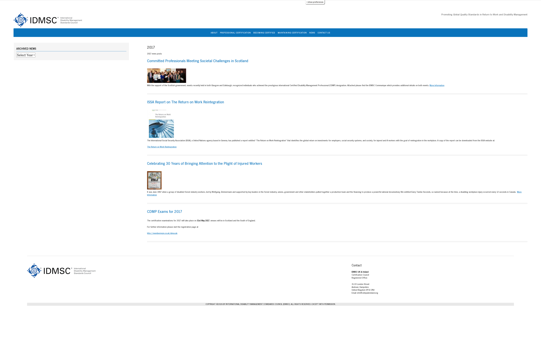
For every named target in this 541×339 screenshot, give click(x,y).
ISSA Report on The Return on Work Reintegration (185, 102)
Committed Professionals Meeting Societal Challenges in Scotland (197, 61)
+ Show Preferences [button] (315, 2)
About (214, 33)
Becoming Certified (264, 33)
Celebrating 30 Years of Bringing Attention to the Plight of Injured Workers (204, 163)
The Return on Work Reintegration (162, 147)
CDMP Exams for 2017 (164, 211)
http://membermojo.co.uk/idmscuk (162, 233)
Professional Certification (235, 33)
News (312, 33)
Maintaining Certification (292, 33)
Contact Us (324, 33)
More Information (437, 85)
